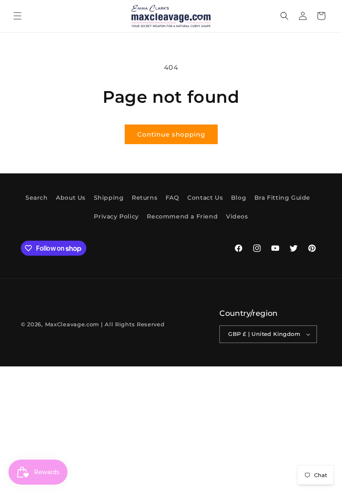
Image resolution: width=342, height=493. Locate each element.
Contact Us (205, 197)
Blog (238, 197)
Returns (144, 197)
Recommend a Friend (182, 216)
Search (36, 197)
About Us (71, 197)
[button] (17, 16)
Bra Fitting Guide (282, 197)
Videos (237, 216)
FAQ (172, 197)
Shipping (109, 197)
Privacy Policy (116, 216)
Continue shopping (171, 134)
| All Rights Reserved (133, 324)
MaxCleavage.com (72, 324)
